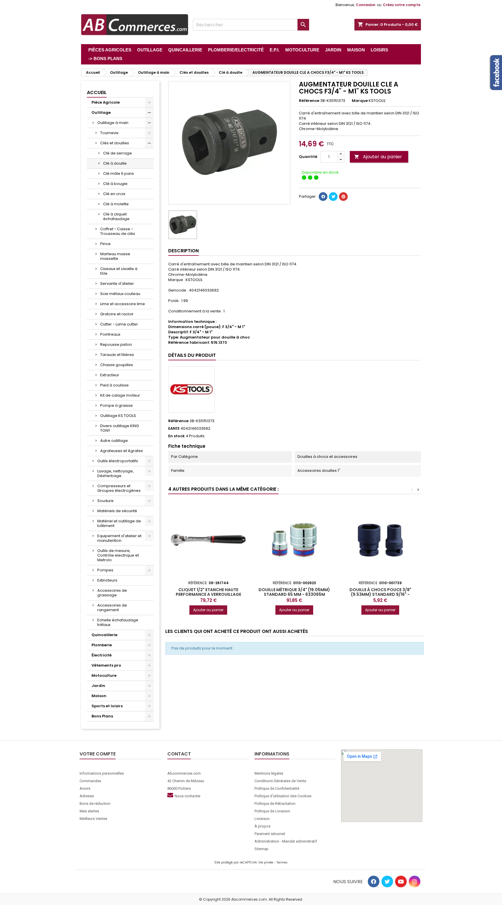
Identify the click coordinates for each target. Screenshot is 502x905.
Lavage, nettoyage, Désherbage (115, 473)
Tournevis (109, 133)
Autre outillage (114, 440)
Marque (360, 100)
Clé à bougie (115, 183)
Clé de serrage (117, 153)
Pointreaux (110, 334)
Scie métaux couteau (120, 293)
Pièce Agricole (106, 102)
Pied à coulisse (114, 385)
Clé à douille (115, 163)
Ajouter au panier (378, 156)
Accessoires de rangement (112, 607)
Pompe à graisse (116, 405)
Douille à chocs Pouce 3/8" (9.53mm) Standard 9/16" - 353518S (380, 594)
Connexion (365, 4)
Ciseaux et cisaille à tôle (118, 271)
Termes (282, 862)
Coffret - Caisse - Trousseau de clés (117, 231)
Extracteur (109, 375)
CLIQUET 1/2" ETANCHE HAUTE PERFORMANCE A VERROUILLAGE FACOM (208, 594)
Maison (99, 696)
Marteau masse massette (115, 256)
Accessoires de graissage (112, 593)
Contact (179, 754)
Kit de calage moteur (120, 395)
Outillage (101, 112)
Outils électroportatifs (117, 461)
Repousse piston (116, 344)
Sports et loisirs (107, 706)
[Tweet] (333, 196)
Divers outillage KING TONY (119, 428)
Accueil (97, 92)
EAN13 (174, 428)
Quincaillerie (104, 635)
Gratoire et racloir (117, 314)
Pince (105, 244)
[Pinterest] (343, 196)
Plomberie (102, 645)
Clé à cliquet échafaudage (116, 216)
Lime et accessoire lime (122, 304)
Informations (271, 754)
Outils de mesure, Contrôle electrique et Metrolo (118, 555)
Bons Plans (102, 716)
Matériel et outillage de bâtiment (119, 523)
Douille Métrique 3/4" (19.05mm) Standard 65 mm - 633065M (294, 592)
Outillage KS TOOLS (118, 415)
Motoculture (104, 675)
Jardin (98, 685)
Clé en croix (114, 194)
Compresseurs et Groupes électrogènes (119, 488)
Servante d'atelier (117, 283)
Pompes (105, 570)
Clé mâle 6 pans (118, 173)
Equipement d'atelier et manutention (119, 538)
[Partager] (323, 196)
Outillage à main (112, 122)
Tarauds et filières (117, 354)
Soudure (105, 500)
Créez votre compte (401, 4)
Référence (309, 100)
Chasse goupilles (116, 365)
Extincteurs (107, 580)
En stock (176, 436)
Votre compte (98, 754)
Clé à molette (116, 204)
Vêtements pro (106, 665)
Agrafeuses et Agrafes (121, 451)
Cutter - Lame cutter (119, 324)
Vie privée (265, 862)
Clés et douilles (114, 143)
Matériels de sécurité (117, 511)
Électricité (102, 655)
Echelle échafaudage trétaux (117, 622)
